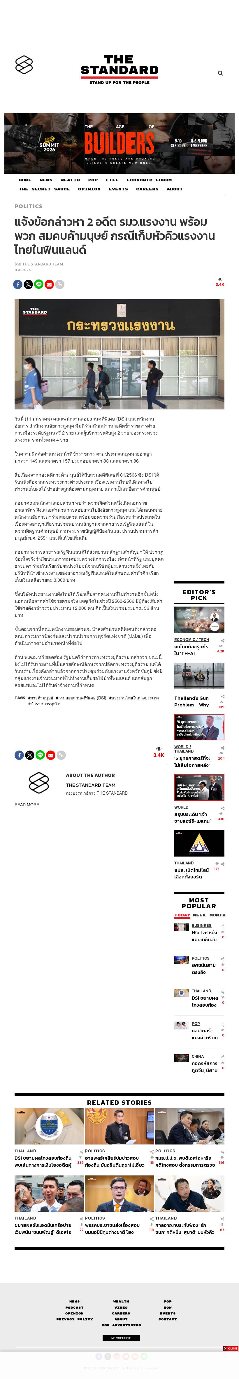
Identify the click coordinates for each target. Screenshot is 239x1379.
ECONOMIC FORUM (149, 180)
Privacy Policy (74, 1319)
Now (168, 1307)
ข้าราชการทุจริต (45, 703)
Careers (121, 1313)
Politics (29, 206)
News (74, 1301)
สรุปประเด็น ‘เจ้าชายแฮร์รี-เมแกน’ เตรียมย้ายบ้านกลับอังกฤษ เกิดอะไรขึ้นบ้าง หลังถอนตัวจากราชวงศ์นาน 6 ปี (192, 817)
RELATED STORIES (119, 1102)
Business (202, 925)
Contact (168, 1319)
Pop (168, 1301)
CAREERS (147, 189)
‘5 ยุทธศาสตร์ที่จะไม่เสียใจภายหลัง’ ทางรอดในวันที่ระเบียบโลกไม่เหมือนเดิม (192, 761)
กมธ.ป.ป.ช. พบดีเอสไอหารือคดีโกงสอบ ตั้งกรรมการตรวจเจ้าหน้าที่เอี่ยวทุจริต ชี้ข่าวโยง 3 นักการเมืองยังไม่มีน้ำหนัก (185, 1161)
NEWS (46, 180)
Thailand (184, 751)
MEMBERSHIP (121, 1338)
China (198, 1056)
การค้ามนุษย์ (42, 698)
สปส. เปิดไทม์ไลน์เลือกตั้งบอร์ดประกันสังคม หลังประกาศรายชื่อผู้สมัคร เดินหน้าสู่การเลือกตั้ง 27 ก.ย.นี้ (191, 873)
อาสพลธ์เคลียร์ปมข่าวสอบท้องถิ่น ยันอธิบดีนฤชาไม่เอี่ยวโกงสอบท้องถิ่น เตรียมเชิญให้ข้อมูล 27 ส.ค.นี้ (115, 1161)
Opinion (74, 1313)
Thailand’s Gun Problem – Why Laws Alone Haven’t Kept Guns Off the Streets (191, 701)
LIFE (112, 180)
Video (121, 1307)
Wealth (121, 1301)
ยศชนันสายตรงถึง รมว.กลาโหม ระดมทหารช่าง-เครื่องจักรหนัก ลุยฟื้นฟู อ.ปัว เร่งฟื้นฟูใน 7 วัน (205, 968)
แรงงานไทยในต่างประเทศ (135, 698)
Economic (184, 640)
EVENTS (118, 189)
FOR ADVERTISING (121, 1325)
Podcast (74, 1307)
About (121, 1319)
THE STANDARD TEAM (42, 264)
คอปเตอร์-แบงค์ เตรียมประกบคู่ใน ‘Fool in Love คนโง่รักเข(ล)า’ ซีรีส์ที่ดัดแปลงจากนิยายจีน (205, 1034)
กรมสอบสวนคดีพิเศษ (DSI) (82, 698)
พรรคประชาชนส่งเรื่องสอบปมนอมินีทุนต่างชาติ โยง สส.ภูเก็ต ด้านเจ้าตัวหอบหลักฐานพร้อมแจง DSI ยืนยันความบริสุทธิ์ (114, 1228)
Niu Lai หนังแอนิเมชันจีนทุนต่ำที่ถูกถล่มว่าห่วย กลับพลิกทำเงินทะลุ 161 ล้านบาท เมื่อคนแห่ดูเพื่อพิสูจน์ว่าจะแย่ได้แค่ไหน (204, 935)
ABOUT (175, 189)
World (181, 747)
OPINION (89, 189)
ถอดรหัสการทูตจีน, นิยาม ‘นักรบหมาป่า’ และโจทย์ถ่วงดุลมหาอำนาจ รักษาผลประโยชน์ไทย (205, 1066)
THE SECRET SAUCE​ (44, 189)
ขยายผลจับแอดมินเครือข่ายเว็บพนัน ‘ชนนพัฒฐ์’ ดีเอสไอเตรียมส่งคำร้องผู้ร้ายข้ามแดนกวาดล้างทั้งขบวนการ (43, 1228)
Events (168, 1313)
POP (93, 180)
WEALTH (70, 180)
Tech (204, 640)
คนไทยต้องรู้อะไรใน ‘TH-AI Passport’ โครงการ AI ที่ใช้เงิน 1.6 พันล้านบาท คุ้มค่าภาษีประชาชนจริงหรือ (191, 649)
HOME (25, 180)
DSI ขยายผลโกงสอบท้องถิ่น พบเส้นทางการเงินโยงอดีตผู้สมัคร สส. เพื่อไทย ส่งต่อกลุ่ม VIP (205, 1001)
